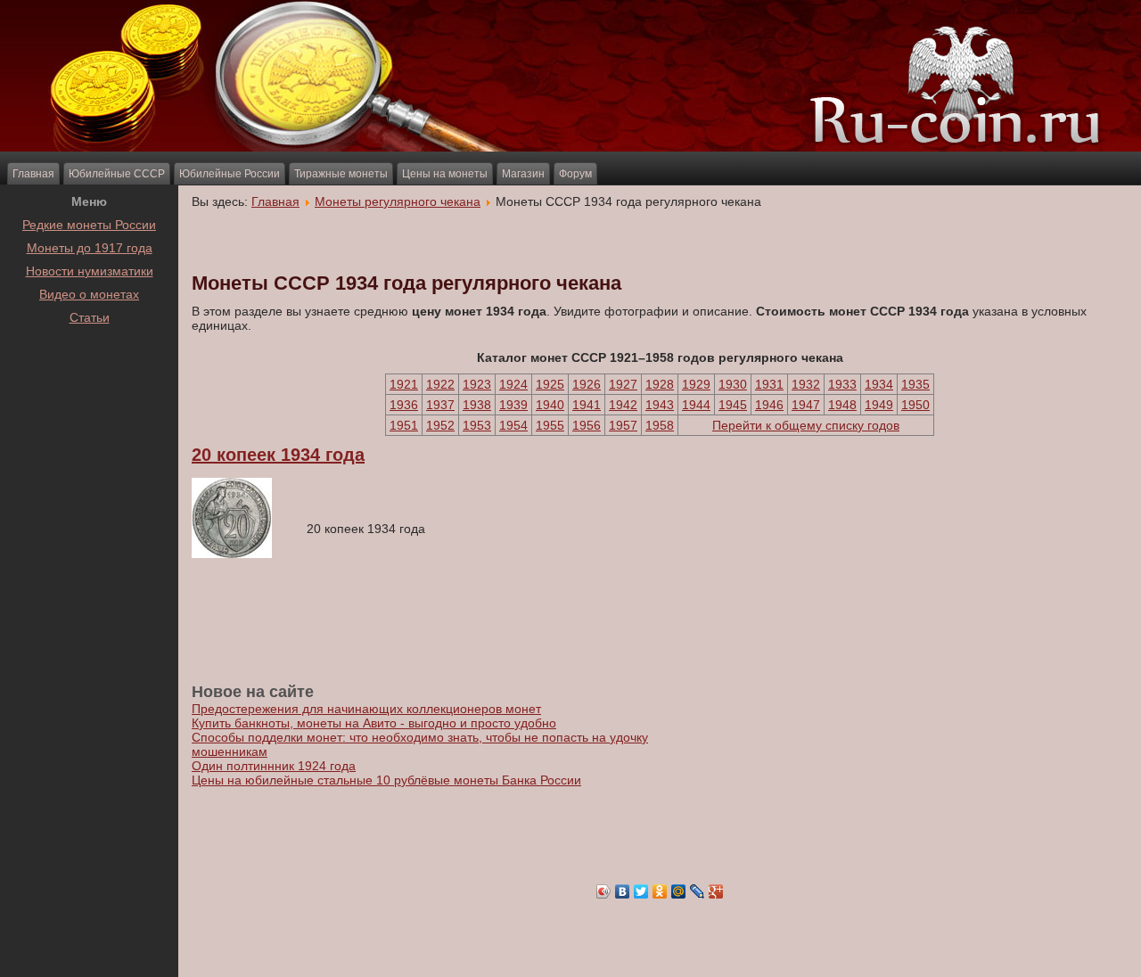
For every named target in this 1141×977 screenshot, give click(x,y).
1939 (513, 405)
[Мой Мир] (678, 891)
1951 (404, 425)
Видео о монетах (89, 294)
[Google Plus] (716, 891)
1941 (586, 405)
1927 (623, 384)
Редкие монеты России (89, 225)
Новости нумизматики (89, 271)
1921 (404, 384)
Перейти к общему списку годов (805, 425)
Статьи (90, 317)
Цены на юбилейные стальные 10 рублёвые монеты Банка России (386, 780)
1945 (732, 405)
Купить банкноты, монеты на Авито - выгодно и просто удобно (374, 723)
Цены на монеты (445, 174)
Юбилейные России (229, 174)
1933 (842, 384)
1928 (659, 384)
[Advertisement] (89, 373)
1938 (477, 405)
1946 (769, 405)
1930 (732, 384)
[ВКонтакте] (622, 891)
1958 (659, 425)
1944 (696, 405)
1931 (769, 384)
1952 (440, 425)
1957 (623, 425)
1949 (879, 405)
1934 (879, 384)
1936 (404, 405)
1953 (477, 425)
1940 (550, 405)
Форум (575, 174)
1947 (806, 405)
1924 (513, 384)
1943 (659, 405)
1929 (696, 384)
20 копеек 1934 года (278, 454)
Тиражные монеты (341, 174)
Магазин (523, 174)
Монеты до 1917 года (89, 248)
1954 (513, 425)
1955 (550, 425)
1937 (440, 405)
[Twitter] (641, 891)
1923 (477, 384)
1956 (586, 425)
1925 (550, 384)
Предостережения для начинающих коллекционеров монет (366, 709)
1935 (915, 384)
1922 (440, 384)
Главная (33, 174)
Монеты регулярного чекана (397, 201)
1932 (806, 384)
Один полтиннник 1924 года (274, 766)
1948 (842, 405)
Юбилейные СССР (117, 174)
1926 (586, 384)
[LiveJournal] (697, 891)
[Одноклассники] (660, 891)
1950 (915, 405)
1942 (623, 405)
